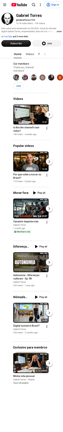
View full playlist (21, 383)
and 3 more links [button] (20, 36)
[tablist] (32, 54)
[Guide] (5, 5)
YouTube (8, 36)
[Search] (34, 5)
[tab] (18, 54)
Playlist (31, 379)
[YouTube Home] (19, 4)
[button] (45, 54)
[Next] (49, 114)
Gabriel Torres (19, 225)
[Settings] (40, 5)
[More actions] (47, 128)
